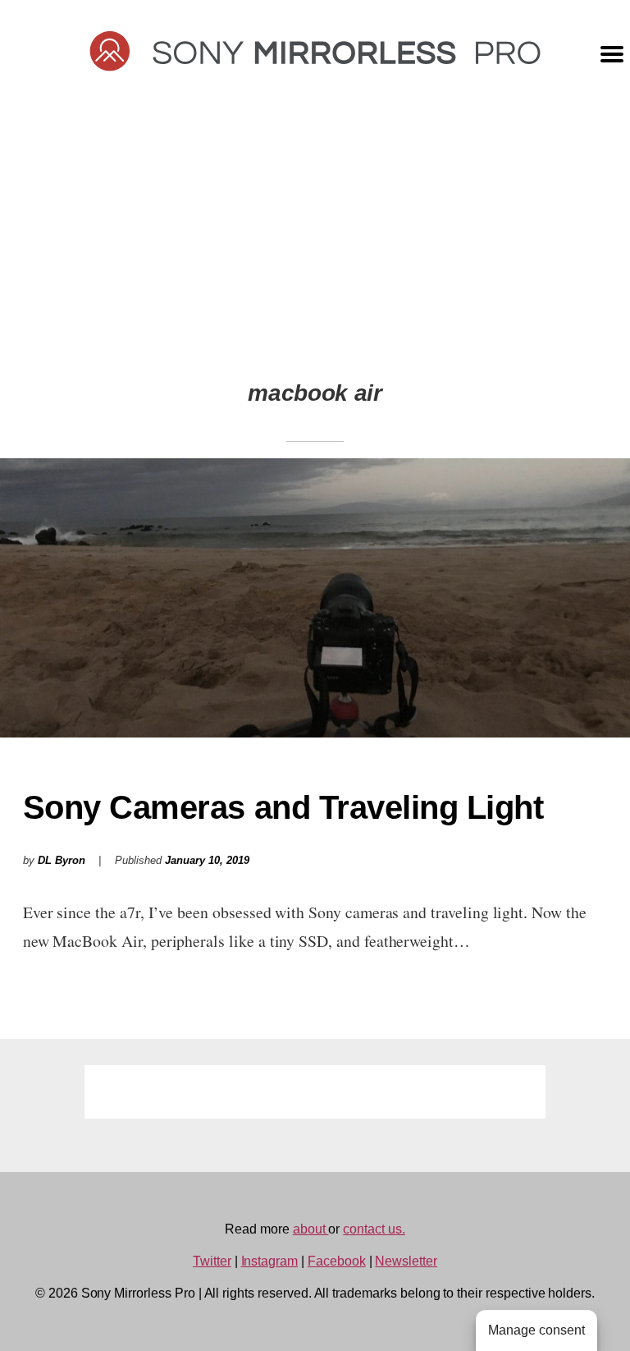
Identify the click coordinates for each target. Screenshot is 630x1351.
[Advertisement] (315, 223)
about (311, 1229)
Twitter (212, 1261)
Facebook (337, 1261)
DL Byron (61, 860)
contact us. (373, 1229)
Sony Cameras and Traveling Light (283, 807)
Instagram (270, 1261)
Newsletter (406, 1261)
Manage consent (536, 1330)
